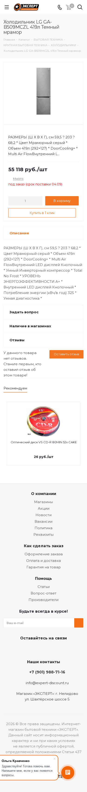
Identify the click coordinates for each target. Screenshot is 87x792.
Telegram (36, 649)
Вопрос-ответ (43, 593)
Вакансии (43, 521)
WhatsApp (59, 649)
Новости (43, 515)
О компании (43, 493)
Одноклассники (48, 649)
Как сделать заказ (43, 545)
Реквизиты (43, 534)
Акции (43, 508)
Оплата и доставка (43, 560)
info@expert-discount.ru (47, 683)
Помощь (43, 578)
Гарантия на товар (43, 567)
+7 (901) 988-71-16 (47, 672)
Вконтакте (25, 649)
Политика (43, 528)
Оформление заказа (44, 554)
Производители (43, 599)
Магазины (43, 502)
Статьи (44, 586)
